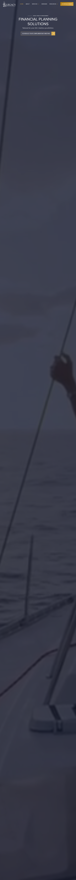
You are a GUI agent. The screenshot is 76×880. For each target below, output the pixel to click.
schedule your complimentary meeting (36, 33)
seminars (44, 4)
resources (53, 4)
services (34, 4)
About (28, 4)
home (21, 4)
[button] (35, 4)
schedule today (67, 4)
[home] (10, 4)
